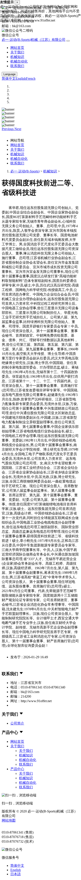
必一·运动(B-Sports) (25, 171)
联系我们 (17, 66)
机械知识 (17, 57)
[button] (8, 129)
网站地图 (9, 820)
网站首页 (17, 48)
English (21, 78)
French (30, 78)
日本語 (15, 874)
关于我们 (17, 52)
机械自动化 (19, 61)
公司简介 (17, 723)
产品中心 (17, 769)
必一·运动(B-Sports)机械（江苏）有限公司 (33, 39)
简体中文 (9, 78)
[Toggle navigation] (68, 40)
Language (9, 74)
